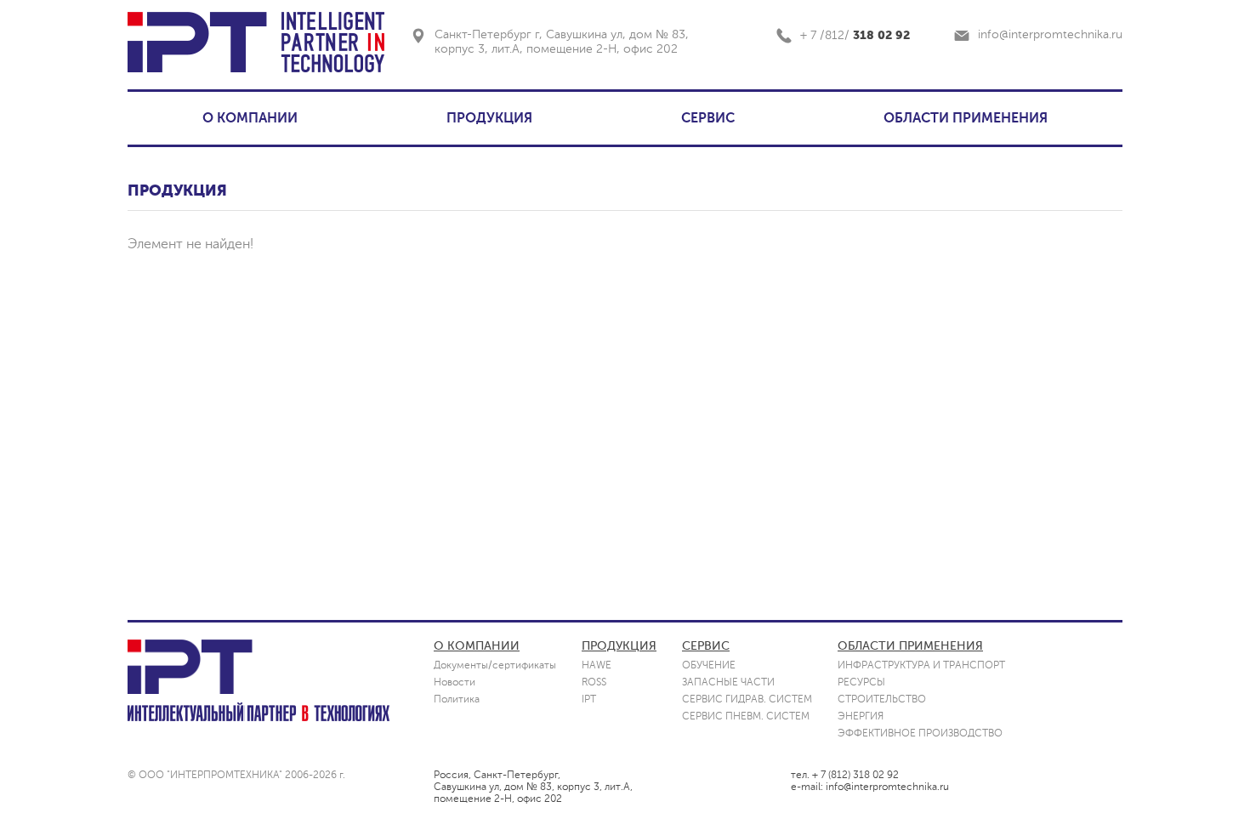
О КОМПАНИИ (250, 118)
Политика (457, 699)
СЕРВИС (708, 118)
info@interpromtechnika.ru (1050, 34)
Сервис (706, 646)
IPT (197, 42)
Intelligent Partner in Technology (332, 42)
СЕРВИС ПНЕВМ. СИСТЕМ (746, 716)
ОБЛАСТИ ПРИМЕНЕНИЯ (966, 118)
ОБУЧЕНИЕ (709, 665)
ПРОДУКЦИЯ (489, 118)
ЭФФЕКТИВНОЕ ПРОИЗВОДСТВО (920, 733)
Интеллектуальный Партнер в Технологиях (258, 711)
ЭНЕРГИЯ (861, 716)
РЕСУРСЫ (861, 682)
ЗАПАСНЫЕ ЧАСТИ (728, 682)
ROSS (594, 682)
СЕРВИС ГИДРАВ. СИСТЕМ (747, 699)
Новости (454, 682)
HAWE (596, 665)
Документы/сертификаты (495, 665)
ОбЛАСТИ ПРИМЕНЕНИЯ (910, 646)
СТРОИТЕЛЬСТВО (882, 699)
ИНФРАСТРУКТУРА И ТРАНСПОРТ (921, 665)
